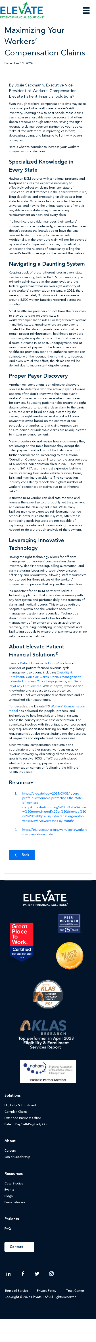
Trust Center (75, 1291)
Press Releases (14, 1202)
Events (9, 1189)
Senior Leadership (17, 1157)
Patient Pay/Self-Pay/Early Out (26, 1124)
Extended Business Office (22, 1118)
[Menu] (86, 10)
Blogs (8, 1196)
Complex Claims (37, 677)
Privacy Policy (46, 1291)
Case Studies (13, 1183)
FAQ (7, 1229)
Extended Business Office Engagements (37, 681)
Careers (10, 1151)
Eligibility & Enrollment (20, 1105)
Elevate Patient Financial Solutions (33, 663)
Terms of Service (16, 1291)
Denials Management (65, 677)
